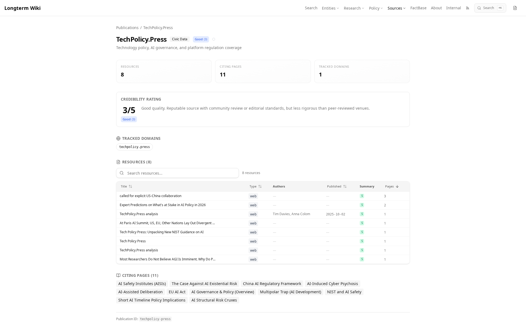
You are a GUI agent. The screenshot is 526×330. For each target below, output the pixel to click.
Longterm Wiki (22, 8)
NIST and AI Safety (344, 291)
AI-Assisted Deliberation (140, 291)
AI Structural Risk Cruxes (214, 300)
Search (311, 7)
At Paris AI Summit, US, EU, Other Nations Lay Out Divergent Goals (168, 223)
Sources (395, 8)
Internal (453, 7)
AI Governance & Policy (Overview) (222, 291)
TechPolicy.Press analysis (139, 214)
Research (352, 8)
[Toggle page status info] (515, 8)
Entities (329, 8)
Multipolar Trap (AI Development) (290, 291)
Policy (374, 8)
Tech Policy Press (133, 241)
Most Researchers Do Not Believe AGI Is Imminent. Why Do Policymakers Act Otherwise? (168, 259)
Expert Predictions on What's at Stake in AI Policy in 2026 (163, 205)
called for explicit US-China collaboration (150, 196)
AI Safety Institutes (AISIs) (142, 283)
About (436, 7)
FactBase (418, 7)
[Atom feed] (467, 8)
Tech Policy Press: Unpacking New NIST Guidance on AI (162, 232)
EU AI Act (177, 291)
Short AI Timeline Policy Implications (151, 300)
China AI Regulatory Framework (272, 283)
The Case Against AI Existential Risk (204, 283)
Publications (127, 27)
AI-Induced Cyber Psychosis (332, 283)
